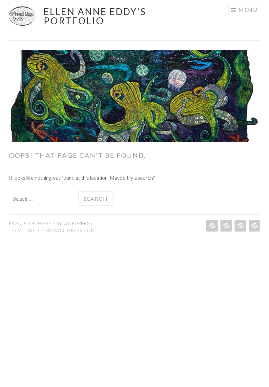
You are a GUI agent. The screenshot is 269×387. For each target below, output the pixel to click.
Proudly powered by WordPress (50, 223)
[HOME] (211, 226)
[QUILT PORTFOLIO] (225, 226)
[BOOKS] (253, 226)
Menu (248, 10)
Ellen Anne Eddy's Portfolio (95, 16)
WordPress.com (74, 230)
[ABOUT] (239, 226)
